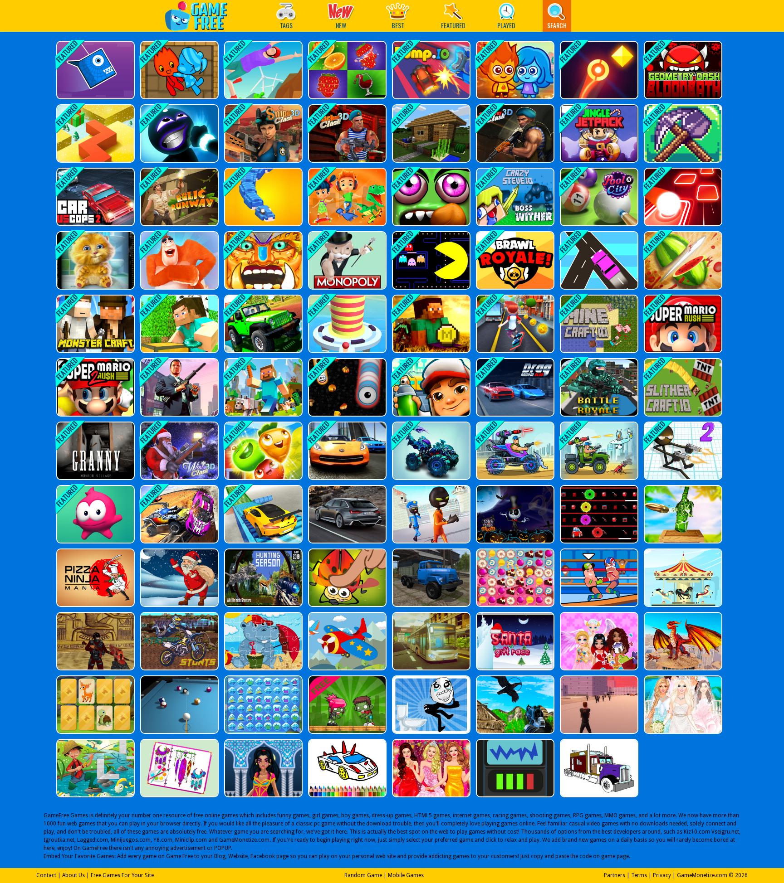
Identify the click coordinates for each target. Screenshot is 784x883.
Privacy (662, 875)
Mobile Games (406, 875)
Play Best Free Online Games (200, 15)
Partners (614, 875)
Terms (639, 875)
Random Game (363, 875)
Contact (46, 875)
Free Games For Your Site (122, 875)
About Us (73, 875)
